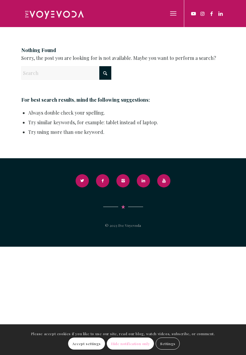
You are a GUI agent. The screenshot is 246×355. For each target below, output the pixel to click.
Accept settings (86, 343)
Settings (168, 343)
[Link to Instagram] (202, 13)
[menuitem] (173, 13)
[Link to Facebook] (211, 13)
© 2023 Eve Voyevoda (123, 225)
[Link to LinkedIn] (220, 13)
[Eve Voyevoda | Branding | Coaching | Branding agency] (54, 13)
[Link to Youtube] (193, 13)
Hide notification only (130, 343)
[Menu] (173, 13)
